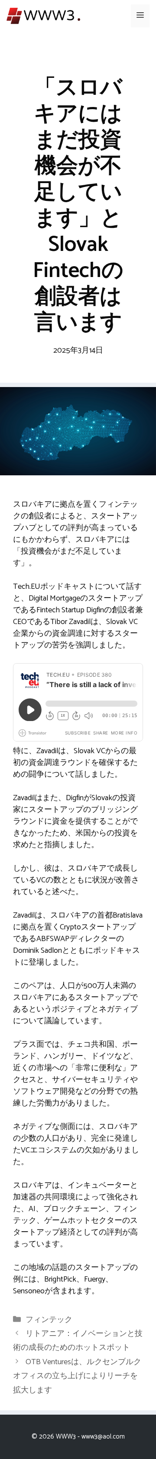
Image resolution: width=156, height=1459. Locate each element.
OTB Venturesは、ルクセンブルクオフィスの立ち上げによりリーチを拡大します (77, 1376)
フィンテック (49, 1319)
